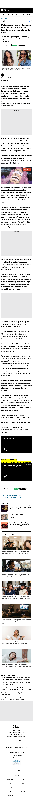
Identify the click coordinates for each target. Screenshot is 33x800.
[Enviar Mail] (2, 77)
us (10, 783)
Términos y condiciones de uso (16, 752)
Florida (2, 14)
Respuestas (10, 779)
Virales (10, 791)
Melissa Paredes (17, 495)
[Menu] (2, 10)
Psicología (23, 14)
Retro (22, 787)
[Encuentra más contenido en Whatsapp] (10, 45)
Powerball (29, 14)
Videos (22, 779)
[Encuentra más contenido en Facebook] (3, 45)
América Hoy (21, 497)
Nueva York (17, 14)
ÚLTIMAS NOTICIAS (8, 675)
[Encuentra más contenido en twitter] (6, 45)
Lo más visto (6, 503)
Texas (12, 14)
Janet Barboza (7, 495)
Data (22, 783)
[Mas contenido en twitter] (16, 770)
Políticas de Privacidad (16, 755)
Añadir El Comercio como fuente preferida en (16, 21)
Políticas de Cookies (16, 757)
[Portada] (16, 729)
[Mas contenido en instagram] (19, 770)
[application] (16, 444)
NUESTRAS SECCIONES (16, 775)
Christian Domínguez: (10, 497)
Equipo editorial (16, 730)
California (7, 14)
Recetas (23, 791)
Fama (10, 787)
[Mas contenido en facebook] (13, 770)
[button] (5, 449)
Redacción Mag (8, 78)
